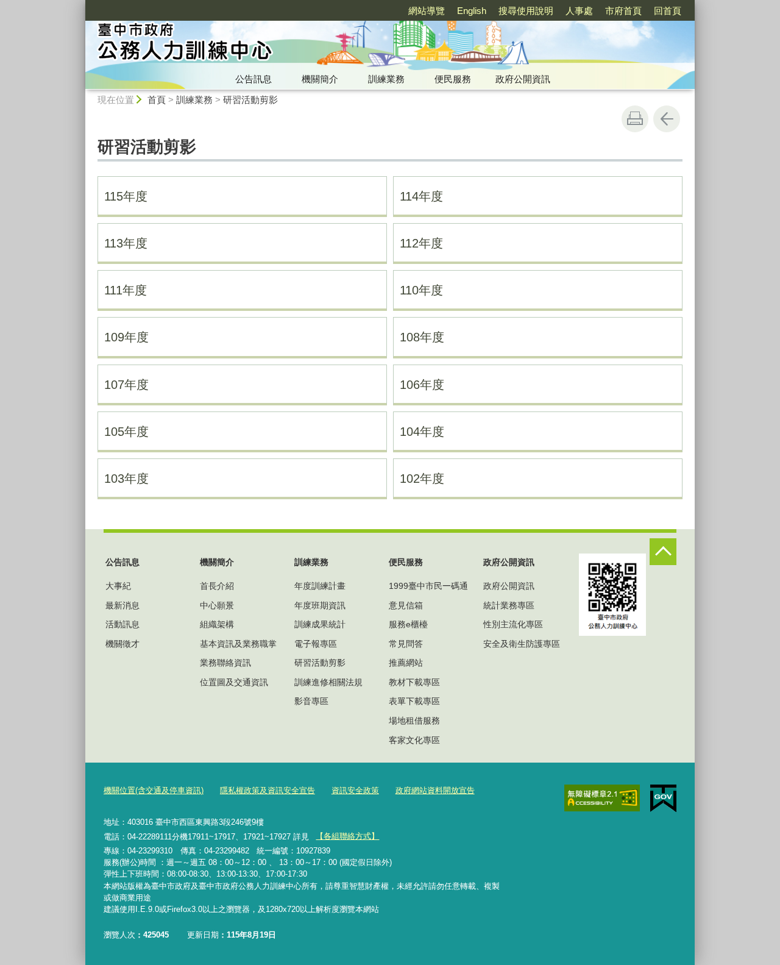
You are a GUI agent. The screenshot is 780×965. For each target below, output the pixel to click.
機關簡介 (320, 79)
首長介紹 (217, 586)
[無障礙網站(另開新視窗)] (602, 798)
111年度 (125, 290)
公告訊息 (253, 79)
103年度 (126, 478)
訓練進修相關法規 (328, 682)
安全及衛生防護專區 (521, 644)
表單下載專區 (414, 701)
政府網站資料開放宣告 (435, 790)
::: (79, 5)
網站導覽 (426, 10)
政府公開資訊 (522, 79)
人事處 (579, 10)
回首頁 (667, 10)
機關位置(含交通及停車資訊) (154, 790)
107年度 (126, 384)
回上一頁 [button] (666, 118)
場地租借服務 (414, 720)
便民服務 (452, 79)
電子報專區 (315, 644)
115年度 (125, 196)
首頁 (156, 99)
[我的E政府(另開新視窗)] (663, 799)
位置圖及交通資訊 (234, 682)
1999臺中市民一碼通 (428, 586)
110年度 (421, 290)
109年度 (126, 337)
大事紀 (118, 586)
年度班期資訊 (320, 605)
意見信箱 (406, 605)
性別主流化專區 (513, 624)
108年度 (422, 337)
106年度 (422, 384)
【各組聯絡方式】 (347, 836)
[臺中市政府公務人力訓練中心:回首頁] (278, 44)
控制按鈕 (663, 551)
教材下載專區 (414, 682)
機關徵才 (122, 644)
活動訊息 (122, 624)
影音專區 (311, 701)
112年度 (421, 243)
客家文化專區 (414, 740)
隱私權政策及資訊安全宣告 (267, 790)
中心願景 (217, 605)
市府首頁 (623, 10)
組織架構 (217, 624)
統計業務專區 (508, 605)
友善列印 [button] (635, 118)
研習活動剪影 (250, 99)
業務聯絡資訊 (225, 663)
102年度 (422, 478)
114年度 (421, 196)
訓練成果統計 (320, 624)
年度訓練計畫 (320, 586)
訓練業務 (386, 79)
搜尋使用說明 (525, 10)
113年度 (125, 243)
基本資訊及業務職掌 (238, 644)
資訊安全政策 (355, 790)
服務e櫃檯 (408, 624)
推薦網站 (406, 663)
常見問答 (406, 644)
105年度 (126, 431)
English (471, 10)
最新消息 (122, 605)
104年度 (422, 431)
